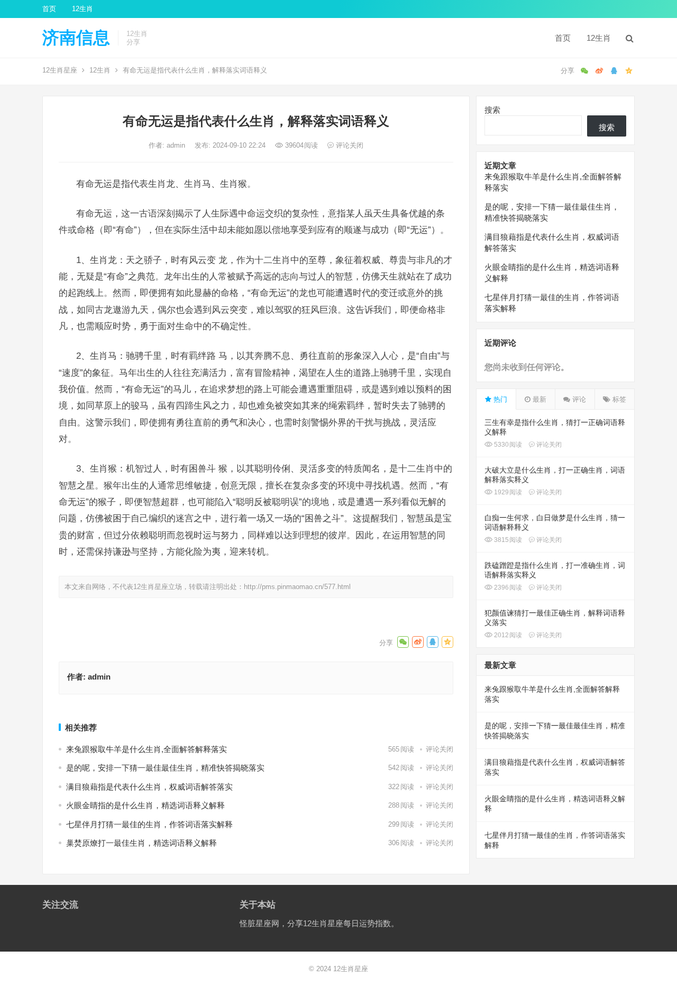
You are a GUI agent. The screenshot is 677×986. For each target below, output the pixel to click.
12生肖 (82, 9)
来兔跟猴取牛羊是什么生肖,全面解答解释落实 (146, 749)
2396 (507, 587)
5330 (507, 444)
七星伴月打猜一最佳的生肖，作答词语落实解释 (149, 824)
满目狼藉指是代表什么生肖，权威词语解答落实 (149, 786)
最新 (538, 399)
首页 (49, 9)
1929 (507, 492)
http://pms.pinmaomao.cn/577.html (297, 587)
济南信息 (76, 37)
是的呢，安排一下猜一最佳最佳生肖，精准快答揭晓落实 (165, 767)
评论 (578, 399)
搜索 (492, 109)
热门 (499, 399)
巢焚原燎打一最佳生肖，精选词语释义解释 (141, 842)
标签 (618, 399)
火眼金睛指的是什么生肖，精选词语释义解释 (145, 805)
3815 (507, 540)
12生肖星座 (59, 70)
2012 (507, 635)
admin (177, 145)
